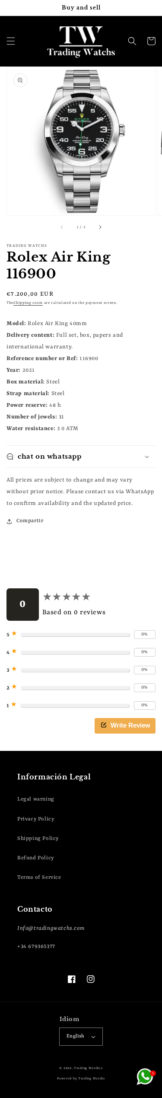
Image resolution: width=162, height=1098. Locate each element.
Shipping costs (28, 303)
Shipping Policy (38, 839)
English (76, 1036)
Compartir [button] (29, 521)
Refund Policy (35, 858)
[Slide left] (62, 227)
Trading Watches (88, 1068)
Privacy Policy (35, 819)
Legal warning (35, 799)
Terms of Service (39, 878)
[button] (10, 41)
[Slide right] (99, 227)
